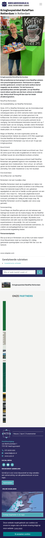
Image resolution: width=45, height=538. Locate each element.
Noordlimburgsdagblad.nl (18, 3)
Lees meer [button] (18, 528)
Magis (2, 134)
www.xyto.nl (9, 425)
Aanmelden (7, 452)
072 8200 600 (10, 420)
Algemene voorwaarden (10, 491)
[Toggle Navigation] (40, 4)
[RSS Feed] (12, 434)
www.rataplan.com (7, 253)
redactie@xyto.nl (11, 422)
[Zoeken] (39, 272)
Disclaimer (5, 494)
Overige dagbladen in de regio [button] (14, 484)
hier (34, 242)
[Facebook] (4, 434)
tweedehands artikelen (12, 263)
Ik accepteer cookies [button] (22, 534)
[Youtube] (8, 434)
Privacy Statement (8, 498)
